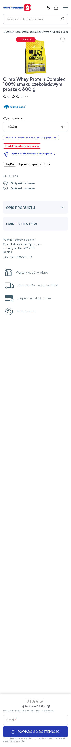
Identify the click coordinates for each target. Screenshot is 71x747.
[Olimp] (15, 107)
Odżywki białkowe (23, 183)
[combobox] (35, 19)
